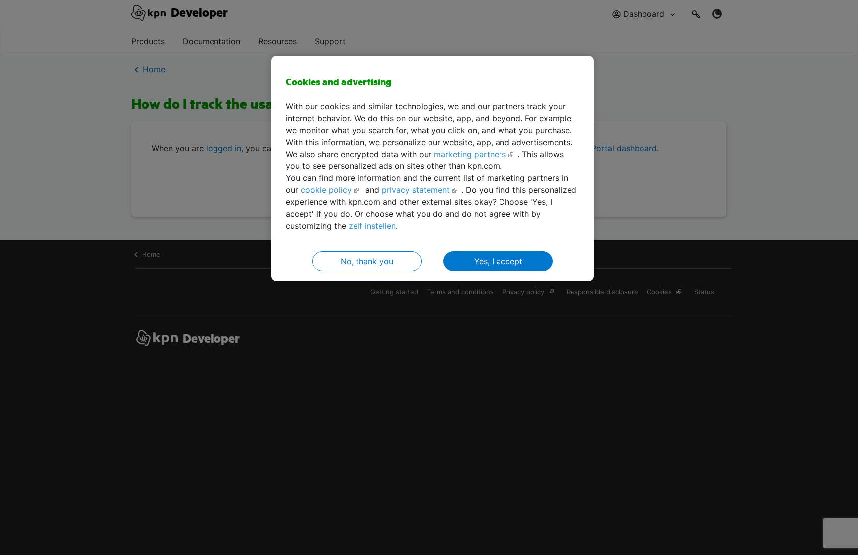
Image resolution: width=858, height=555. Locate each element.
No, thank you (367, 261)
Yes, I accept (498, 261)
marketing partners (470, 154)
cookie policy (326, 190)
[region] (432, 169)
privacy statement (416, 190)
